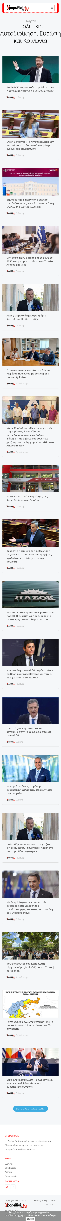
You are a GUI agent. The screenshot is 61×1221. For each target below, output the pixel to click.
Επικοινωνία (11, 1175)
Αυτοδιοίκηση (22, 383)
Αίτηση (8, 1171)
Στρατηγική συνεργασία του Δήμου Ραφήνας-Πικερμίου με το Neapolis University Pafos (28, 373)
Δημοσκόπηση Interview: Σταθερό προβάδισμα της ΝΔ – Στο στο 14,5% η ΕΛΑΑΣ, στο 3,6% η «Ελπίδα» (30, 203)
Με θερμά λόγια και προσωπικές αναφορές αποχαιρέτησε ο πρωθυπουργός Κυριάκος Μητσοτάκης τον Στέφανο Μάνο (30, 907)
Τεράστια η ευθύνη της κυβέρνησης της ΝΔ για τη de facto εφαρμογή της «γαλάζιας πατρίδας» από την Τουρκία (29, 556)
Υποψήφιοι (10, 1167)
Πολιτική (20, 97)
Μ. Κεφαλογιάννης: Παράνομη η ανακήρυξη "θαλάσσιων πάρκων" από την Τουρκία (30, 790)
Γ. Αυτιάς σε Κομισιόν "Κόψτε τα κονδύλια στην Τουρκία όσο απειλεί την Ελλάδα (29, 732)
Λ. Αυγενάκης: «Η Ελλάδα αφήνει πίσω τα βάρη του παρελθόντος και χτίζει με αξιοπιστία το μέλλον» (30, 674)
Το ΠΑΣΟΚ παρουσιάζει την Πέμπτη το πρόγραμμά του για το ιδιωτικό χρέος (30, 89)
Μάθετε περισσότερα (45, 1215)
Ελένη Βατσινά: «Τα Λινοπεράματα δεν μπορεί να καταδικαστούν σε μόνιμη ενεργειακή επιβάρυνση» (30, 145)
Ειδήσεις (9, 1163)
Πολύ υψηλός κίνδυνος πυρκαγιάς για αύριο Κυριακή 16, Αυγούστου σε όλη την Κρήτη (30, 1025)
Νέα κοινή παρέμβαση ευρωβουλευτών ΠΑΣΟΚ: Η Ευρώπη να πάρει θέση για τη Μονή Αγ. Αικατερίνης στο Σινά (30, 616)
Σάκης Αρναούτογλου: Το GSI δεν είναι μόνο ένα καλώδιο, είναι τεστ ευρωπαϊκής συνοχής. (30, 1083)
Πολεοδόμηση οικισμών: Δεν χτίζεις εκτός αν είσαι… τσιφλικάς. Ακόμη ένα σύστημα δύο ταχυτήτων (30, 848)
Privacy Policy (40, 1200)
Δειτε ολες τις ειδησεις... (30, 1109)
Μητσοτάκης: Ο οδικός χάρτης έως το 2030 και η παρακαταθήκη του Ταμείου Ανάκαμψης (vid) (30, 261)
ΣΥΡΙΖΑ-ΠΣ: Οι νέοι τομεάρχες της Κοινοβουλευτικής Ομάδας (27, 498)
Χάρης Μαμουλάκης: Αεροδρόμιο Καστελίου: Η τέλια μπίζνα (26, 317)
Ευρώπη (19, 742)
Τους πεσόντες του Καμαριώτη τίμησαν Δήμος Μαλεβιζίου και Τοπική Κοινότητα (30, 967)
